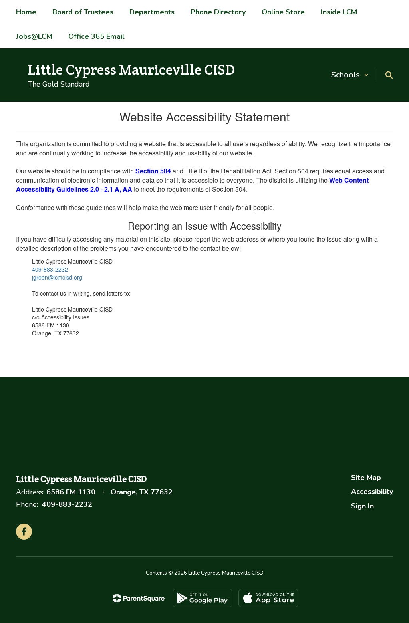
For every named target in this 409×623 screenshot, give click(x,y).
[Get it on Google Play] (202, 598)
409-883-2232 (50, 269)
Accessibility (372, 491)
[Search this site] (389, 75)
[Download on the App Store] (268, 598)
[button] (350, 74)
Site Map (366, 477)
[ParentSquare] (139, 598)
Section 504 (153, 170)
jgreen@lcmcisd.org (57, 277)
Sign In (362, 506)
